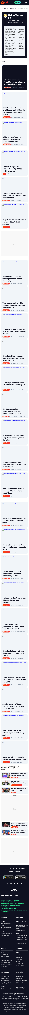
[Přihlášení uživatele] (23, 2)
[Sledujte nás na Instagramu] (11, 883)
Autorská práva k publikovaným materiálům (14, 1001)
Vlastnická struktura (19, 1007)
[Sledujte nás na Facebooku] (7, 883)
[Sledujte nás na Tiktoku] (18, 883)
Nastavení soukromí (9, 1007)
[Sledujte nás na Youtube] (21, 883)
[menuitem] (5, 8)
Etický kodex (7, 1011)
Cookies (23, 1005)
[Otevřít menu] (26, 2)
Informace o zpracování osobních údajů (12, 1005)
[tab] (3, 61)
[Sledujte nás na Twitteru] (14, 883)
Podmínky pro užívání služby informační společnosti (14, 1003)
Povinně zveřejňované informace (18, 1011)
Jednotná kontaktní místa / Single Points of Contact (14, 1009)
